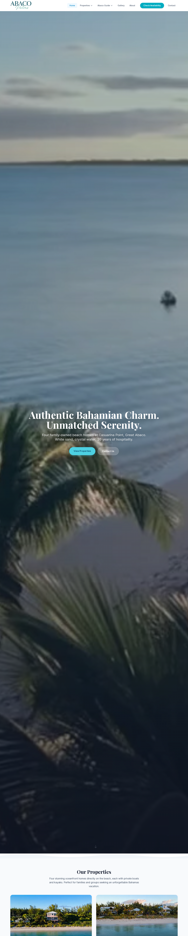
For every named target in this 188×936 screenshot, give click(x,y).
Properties (85, 5)
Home (72, 5)
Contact (171, 5)
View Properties (82, 451)
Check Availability (152, 5)
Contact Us (108, 451)
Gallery (121, 5)
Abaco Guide (104, 5)
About (132, 5)
